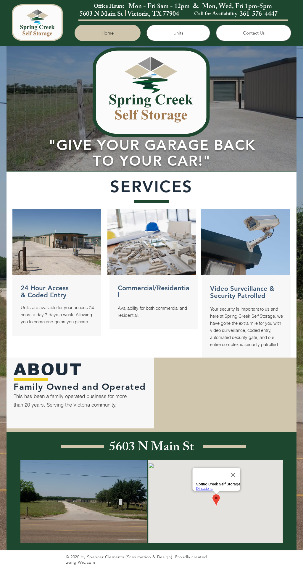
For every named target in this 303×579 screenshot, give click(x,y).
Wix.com (86, 562)
